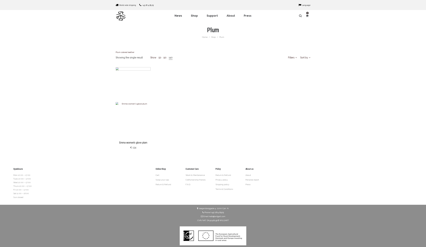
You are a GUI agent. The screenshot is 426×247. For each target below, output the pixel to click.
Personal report (252, 180)
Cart (157, 175)
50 (160, 57)
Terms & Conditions (224, 189)
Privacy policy (221, 180)
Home (205, 37)
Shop (213, 37)
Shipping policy (222, 184)
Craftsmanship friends (196, 180)
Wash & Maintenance (195, 175)
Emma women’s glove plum (133, 142)
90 (165, 57)
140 (171, 57)
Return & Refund (163, 184)
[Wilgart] (121, 16)
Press (247, 184)
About (248, 175)
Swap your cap (162, 180)
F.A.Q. (188, 184)
